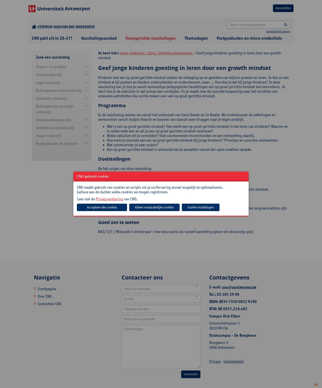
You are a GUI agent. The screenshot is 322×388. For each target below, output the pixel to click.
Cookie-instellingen (201, 207)
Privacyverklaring (109, 199)
